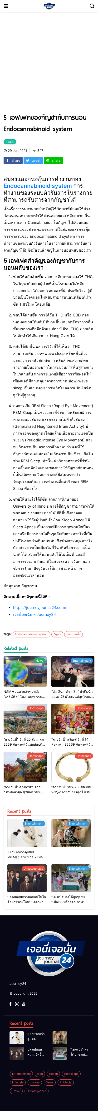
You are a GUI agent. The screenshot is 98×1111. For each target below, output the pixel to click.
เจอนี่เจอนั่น (73, 634)
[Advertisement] (49, 64)
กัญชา (57, 634)
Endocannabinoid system (38, 185)
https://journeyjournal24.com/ (39, 607)
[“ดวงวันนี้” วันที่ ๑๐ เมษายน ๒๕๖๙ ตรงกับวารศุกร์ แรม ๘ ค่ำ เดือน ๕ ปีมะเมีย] (72, 767)
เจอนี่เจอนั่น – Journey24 (34, 614)
